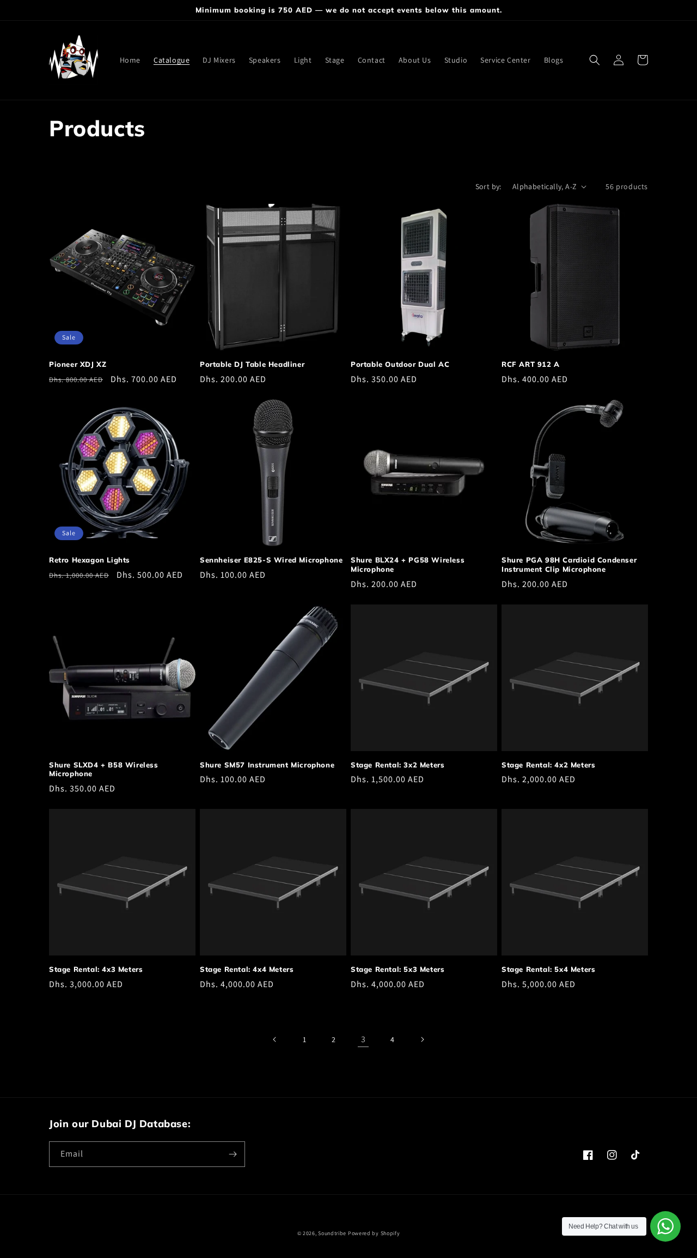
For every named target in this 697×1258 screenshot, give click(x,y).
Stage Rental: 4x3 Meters (96, 969)
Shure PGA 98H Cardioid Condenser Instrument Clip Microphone (569, 564)
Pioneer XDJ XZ (77, 364)
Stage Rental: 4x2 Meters (548, 764)
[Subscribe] (232, 1154)
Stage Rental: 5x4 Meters (548, 969)
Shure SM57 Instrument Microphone (267, 764)
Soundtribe (332, 1233)
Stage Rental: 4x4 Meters (247, 969)
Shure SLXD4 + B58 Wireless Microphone (103, 769)
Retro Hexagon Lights (89, 559)
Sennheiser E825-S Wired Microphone (271, 559)
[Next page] (422, 1039)
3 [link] (363, 1039)
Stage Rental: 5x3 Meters (397, 969)
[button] (595, 60)
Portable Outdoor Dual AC (400, 364)
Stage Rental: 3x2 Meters (397, 764)
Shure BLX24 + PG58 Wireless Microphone (407, 564)
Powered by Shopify (374, 1233)
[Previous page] (275, 1039)
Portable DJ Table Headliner (252, 364)
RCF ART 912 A (531, 364)
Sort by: (488, 186)
